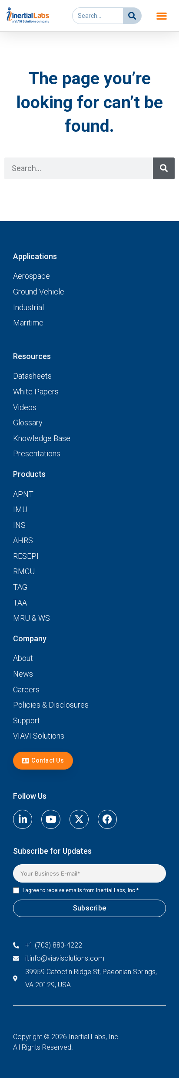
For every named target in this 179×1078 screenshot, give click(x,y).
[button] (161, 15)
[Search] (132, 16)
